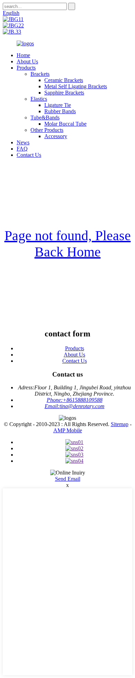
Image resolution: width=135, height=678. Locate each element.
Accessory (55, 136)
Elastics (38, 99)
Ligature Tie (57, 105)
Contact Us (29, 155)
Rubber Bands (60, 111)
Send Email (67, 479)
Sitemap (119, 424)
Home (23, 55)
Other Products (46, 130)
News (23, 142)
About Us (27, 61)
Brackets (40, 74)
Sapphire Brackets (64, 93)
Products (26, 68)
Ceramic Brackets (63, 80)
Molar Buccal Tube (65, 124)
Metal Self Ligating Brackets (75, 86)
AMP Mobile (67, 430)
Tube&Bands (45, 117)
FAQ (22, 149)
